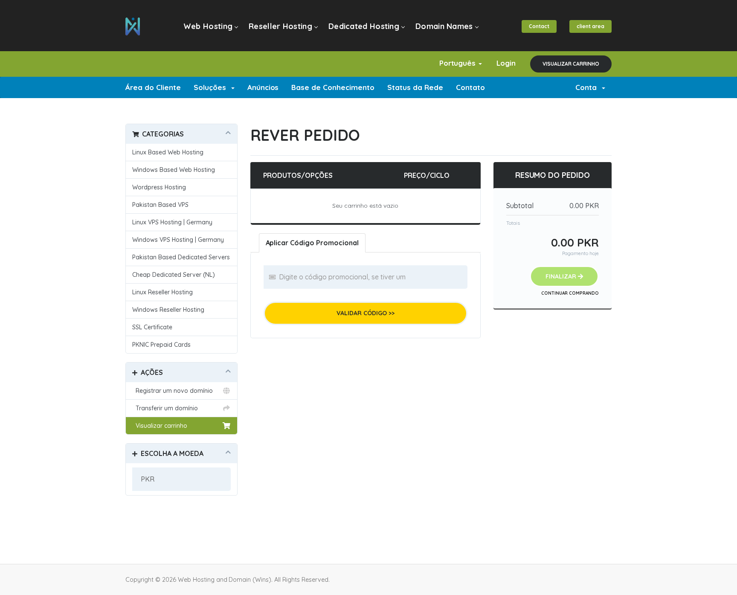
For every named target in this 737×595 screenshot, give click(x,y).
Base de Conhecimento (332, 87)
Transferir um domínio (165, 408)
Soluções (212, 87)
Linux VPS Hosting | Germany (172, 222)
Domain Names (444, 26)
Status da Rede (415, 87)
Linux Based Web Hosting (167, 152)
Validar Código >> (366, 313)
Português (458, 62)
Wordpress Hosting (159, 187)
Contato (470, 87)
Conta (588, 87)
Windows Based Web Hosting (173, 170)
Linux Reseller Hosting (162, 292)
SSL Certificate (152, 327)
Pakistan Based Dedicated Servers (181, 257)
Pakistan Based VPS (160, 205)
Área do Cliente (153, 87)
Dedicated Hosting (363, 26)
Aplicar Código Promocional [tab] (312, 242)
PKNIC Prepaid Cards (161, 344)
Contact (539, 26)
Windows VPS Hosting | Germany (178, 240)
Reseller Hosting (280, 26)
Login (506, 62)
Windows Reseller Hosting (168, 309)
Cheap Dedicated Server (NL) (173, 275)
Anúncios (263, 87)
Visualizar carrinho (571, 64)
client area (590, 26)
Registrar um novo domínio (172, 391)
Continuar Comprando (570, 293)
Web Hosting (207, 26)
